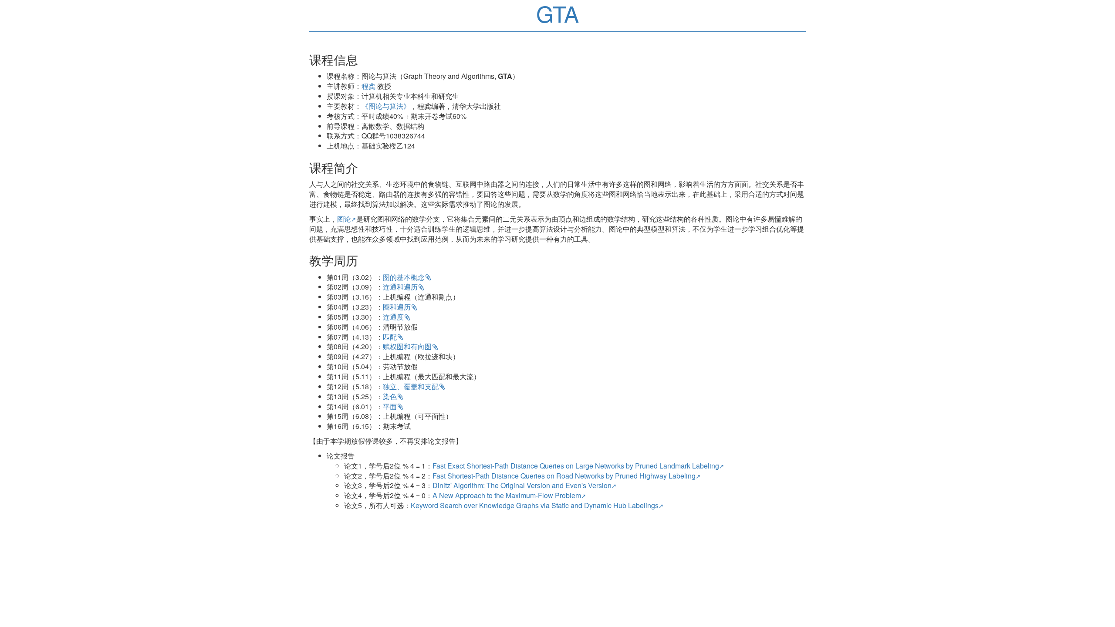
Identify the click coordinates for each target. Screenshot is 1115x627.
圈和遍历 (397, 307)
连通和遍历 (400, 287)
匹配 (390, 337)
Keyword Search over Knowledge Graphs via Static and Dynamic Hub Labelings (535, 505)
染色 (390, 396)
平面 (390, 406)
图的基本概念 (404, 277)
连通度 (393, 317)
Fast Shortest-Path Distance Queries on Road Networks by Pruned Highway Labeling (564, 476)
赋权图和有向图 (407, 346)
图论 (344, 219)
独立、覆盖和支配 (411, 386)
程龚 (368, 86)
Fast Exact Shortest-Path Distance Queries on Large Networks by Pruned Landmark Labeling (575, 466)
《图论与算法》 (386, 106)
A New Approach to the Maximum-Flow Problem (506, 495)
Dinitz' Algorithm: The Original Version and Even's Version (522, 485)
